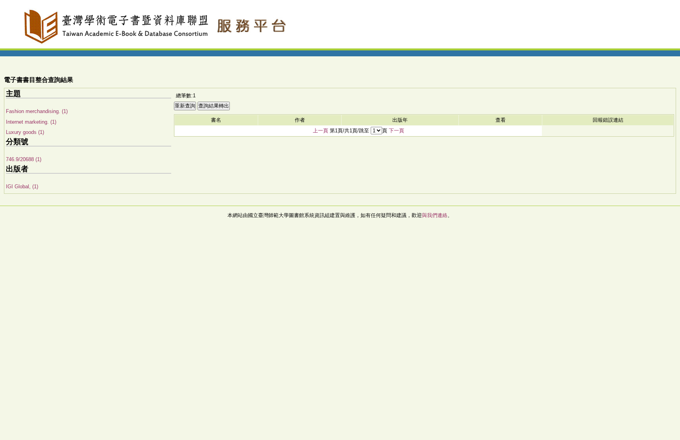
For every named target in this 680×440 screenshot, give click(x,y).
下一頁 (396, 131)
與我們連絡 (434, 215)
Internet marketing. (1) (31, 122)
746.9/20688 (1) (23, 159)
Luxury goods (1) (25, 132)
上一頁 (320, 131)
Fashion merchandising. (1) (37, 111)
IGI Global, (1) (22, 186)
